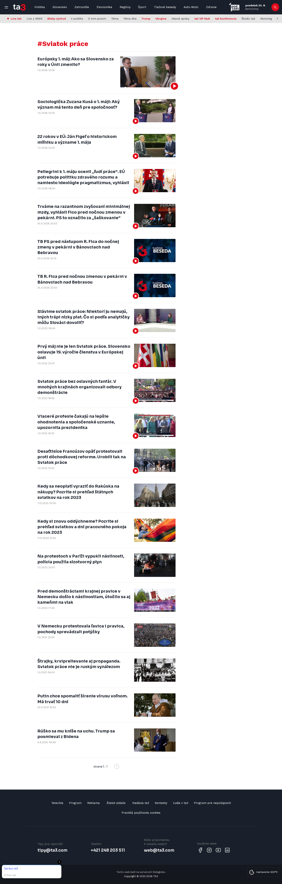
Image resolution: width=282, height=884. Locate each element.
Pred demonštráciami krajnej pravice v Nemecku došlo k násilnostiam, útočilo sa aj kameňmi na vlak (83, 597)
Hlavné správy (180, 18)
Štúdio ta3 (248, 18)
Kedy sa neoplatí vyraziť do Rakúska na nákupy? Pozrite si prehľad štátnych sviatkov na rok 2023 (78, 492)
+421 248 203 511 (108, 850)
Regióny (125, 7)
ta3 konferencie (226, 18)
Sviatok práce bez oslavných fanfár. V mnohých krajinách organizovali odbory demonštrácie (79, 387)
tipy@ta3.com (52, 850)
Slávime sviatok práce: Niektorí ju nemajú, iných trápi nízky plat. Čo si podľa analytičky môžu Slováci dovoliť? (83, 317)
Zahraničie (81, 7)
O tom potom (97, 18)
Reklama (93, 803)
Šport (142, 7)
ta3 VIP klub (202, 18)
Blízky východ (56, 18)
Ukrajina (160, 18)
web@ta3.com (159, 850)
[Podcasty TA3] (234, 7)
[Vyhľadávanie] (275, 7)
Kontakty (161, 803)
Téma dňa (129, 18)
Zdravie (211, 7)
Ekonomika (104, 7)
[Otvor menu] (6, 7)
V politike (77, 18)
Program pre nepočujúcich (212, 803)
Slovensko (60, 7)
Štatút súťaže (116, 803)
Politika (40, 7)
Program (75, 803)
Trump (145, 18)
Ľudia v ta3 (180, 803)
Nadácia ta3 (140, 803)
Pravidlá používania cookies (141, 812)
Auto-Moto (191, 7)
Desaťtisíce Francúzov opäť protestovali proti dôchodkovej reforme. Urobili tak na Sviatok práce (81, 457)
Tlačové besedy (165, 7)
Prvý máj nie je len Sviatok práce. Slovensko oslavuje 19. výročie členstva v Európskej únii (83, 352)
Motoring (266, 18)
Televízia (57, 803)
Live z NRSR (34, 18)
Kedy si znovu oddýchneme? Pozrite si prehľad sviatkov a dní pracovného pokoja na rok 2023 (81, 527)
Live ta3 (16, 18)
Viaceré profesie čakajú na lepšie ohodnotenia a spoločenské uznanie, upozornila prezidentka (76, 422)
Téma (114, 18)
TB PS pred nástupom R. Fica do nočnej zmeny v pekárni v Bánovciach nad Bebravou (78, 247)
